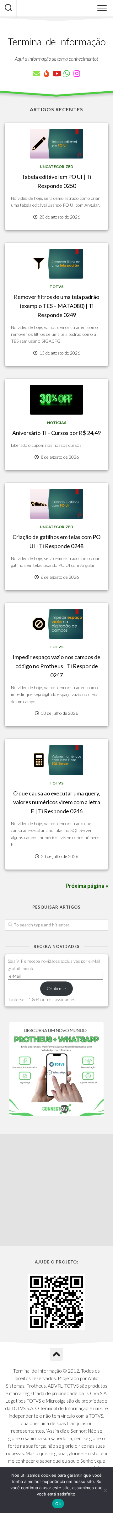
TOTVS (56, 286)
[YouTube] (56, 73)
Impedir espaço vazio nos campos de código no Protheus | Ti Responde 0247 (56, 665)
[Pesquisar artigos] (8, 8)
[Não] (105, 1490)
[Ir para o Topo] (56, 1354)
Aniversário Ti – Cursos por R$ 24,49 (56, 432)
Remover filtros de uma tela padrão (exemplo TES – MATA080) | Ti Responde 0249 (56, 305)
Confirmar (57, 988)
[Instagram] (76, 73)
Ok (58, 1503)
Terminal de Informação (56, 41)
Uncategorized (56, 166)
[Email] (36, 73)
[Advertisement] (56, 1190)
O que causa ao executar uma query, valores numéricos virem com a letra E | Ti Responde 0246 (56, 802)
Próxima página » (87, 885)
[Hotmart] (46, 73)
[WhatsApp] (66, 73)
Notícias (56, 422)
